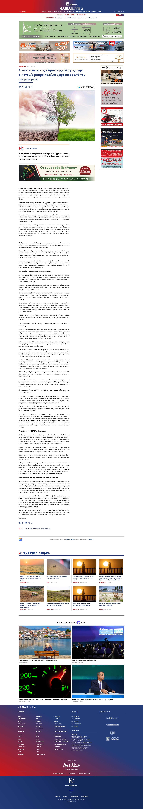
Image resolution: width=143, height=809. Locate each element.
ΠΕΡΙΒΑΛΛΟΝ (21, 749)
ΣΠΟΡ (38, 752)
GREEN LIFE (57, 746)
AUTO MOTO (39, 724)
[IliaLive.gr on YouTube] (119, 12)
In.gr (24, 518)
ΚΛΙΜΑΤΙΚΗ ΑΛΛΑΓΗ (33, 529)
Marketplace (81, 14)
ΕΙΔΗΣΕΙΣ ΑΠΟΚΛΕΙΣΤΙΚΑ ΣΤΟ (67, 622)
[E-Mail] (29, 87)
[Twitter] (23, 87)
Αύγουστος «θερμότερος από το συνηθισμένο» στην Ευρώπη (82, 604)
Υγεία (48, 582)
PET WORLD (38, 731)
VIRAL (37, 739)
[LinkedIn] (26, 87)
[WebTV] (120, 15)
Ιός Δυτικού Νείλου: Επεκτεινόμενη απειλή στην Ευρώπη (57, 577)
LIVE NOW (50, 18)
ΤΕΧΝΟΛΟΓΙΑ (39, 716)
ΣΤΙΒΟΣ (38, 749)
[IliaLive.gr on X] (117, 12)
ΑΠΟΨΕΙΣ (93, 11)
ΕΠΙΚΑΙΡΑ (44, 11)
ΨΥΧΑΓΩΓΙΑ (38, 721)
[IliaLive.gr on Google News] (121, 12)
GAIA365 (56, 721)
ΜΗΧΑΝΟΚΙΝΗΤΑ (41, 754)
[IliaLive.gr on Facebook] (115, 12)
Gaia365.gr (65, 796)
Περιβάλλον (22, 66)
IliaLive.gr (57, 796)
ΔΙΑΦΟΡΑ (57, 718)
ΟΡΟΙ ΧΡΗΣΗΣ (72, 773)
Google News (70, 539)
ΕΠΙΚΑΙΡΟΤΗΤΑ (58, 724)
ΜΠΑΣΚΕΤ (39, 746)
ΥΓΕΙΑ (37, 718)
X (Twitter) (76, 718)
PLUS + (37, 734)
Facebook (76, 716)
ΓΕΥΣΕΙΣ (19, 729)
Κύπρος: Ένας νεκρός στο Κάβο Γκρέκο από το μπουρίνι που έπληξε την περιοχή (76, 17)
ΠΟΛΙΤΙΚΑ (50, 11)
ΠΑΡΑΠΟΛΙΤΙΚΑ (21, 746)
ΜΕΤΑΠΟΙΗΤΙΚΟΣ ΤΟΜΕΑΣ (61, 731)
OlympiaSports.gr (74, 796)
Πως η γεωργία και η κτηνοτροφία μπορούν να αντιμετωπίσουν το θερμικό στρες (30, 605)
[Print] (32, 87)
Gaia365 (59, 14)
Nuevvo (74, 801)
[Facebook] (20, 87)
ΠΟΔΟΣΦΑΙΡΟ (40, 744)
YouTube (75, 721)
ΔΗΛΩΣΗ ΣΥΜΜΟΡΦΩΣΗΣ (59, 773)
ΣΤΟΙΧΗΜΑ (57, 716)
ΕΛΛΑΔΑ (66, 11)
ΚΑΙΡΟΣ (99, 11)
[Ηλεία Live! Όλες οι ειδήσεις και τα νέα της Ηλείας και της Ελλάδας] (71, 6)
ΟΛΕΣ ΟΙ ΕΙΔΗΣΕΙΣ (22, 718)
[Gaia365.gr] (112, 732)
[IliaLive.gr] (112, 718)
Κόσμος (101, 609)
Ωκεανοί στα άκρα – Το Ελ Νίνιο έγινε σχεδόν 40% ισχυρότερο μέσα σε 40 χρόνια (31, 578)
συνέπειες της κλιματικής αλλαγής (31, 188)
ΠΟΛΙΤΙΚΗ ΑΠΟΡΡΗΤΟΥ (84, 773)
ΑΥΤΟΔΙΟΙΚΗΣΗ (58, 11)
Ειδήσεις (91, 539)
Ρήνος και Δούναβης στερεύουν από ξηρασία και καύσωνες (110, 604)
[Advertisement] (112, 179)
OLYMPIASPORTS (40, 741)
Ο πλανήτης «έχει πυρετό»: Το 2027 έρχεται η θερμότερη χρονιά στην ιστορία (83, 578)
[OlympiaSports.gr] (112, 725)
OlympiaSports (69, 14)
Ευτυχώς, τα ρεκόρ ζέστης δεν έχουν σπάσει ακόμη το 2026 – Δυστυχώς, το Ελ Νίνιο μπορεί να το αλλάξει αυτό (110, 578)
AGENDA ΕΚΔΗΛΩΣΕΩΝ (60, 744)
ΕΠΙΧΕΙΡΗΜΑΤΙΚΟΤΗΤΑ (60, 726)
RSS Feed (75, 726)
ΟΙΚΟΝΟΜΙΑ (78, 11)
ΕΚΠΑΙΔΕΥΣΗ (21, 731)
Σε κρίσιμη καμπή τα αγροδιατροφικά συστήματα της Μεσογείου (58, 604)
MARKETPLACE (39, 729)
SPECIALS (38, 736)
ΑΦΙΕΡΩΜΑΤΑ (21, 726)
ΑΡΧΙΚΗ (19, 716)
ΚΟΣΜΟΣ (71, 11)
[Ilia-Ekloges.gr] (112, 739)
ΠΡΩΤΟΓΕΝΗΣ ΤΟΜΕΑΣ (60, 739)
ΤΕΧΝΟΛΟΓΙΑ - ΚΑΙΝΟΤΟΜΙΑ (61, 741)
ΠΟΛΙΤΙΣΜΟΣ (86, 11)
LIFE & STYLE (39, 726)
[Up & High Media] (71, 766)
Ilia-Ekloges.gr (84, 796)
